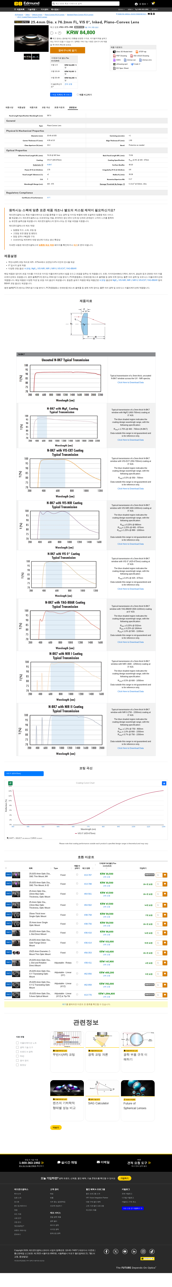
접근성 (42, 1260)
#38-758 (88, 915)
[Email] (148, 14)
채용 (16, 1210)
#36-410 (88, 933)
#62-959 (88, 985)
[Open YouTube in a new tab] (125, 1252)
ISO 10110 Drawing (141, 56)
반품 (51, 1198)
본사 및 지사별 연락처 (27, 1166)
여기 (76, 245)
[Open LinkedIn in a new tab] (134, 1252)
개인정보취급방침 (19, 1260)
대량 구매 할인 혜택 (93, 1202)
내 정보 (142, 4)
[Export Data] (164, 783)
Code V (137, 64)
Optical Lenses (37, 15)
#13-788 (88, 884)
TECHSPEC (19, 1226)
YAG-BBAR (71, 268)
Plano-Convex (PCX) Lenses (54, 15)
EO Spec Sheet (122, 68)
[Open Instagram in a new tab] (143, 1252)
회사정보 (55, 9)
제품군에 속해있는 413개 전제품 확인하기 (132, 14)
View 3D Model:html (124, 52)
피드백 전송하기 (56, 1206)
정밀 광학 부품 (55, 1217)
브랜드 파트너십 (20, 1230)
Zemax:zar (131, 60)
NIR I (48, 268)
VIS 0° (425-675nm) (13, 773)
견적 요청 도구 (137, 1163)
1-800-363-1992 (142, 9)
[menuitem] (20, 9)
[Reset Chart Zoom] (10, 783)
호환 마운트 (59, 107)
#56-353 (88, 953)
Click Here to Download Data (131, 382)
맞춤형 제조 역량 (46, 245)
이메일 (105, 1162)
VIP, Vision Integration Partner (97, 1198)
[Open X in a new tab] (115, 1252)
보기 (48, 197)
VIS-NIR (41, 268)
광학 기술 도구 (26, 1047)
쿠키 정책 (29, 1260)
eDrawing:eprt (122, 64)
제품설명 (21, 107)
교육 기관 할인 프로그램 (95, 1206)
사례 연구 (17, 1218)
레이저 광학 (54, 1225)
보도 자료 (17, 1214)
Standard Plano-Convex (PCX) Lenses (80, 15)
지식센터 (44, 9)
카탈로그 (127, 1194)
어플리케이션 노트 (28, 1043)
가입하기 (125, 1178)
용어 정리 (24, 1060)
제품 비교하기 (85, 95)
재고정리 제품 (91, 1210)
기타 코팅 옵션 (92, 27)
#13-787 (88, 875)
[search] (85, 3)
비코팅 (27, 268)
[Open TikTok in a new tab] (152, 1252)
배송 (51, 1194)
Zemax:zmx (147, 60)
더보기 (56, 1127)
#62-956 (88, 974)
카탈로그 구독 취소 (129, 1202)
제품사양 (9, 107)
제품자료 (33, 107)
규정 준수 (17, 1222)
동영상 (23, 1065)
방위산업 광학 (55, 1233)
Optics (27, 15)
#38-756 (88, 924)
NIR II (53, 268)
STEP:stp (142, 52)
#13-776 (88, 995)
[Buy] (165, 875)
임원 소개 (17, 1198)
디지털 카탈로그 (128, 1198)
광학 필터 (53, 1221)
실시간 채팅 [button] (69, 1162)
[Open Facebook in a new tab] (106, 1252)
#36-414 (88, 943)
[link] (154, 2)
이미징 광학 (54, 1229)
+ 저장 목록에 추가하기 (61, 94)
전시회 (16, 1202)
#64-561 (88, 894)
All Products (19, 15)
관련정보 (73, 107)
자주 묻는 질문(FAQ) (57, 1202)
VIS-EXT (61, 268)
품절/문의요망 (79, 27)
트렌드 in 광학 (26, 1052)
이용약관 (36, 1260)
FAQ (22, 1056)
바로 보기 (67, 1062)
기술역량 (32, 9)
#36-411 (88, 963)
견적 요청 (68, 84)
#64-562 (88, 905)
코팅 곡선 (46, 107)
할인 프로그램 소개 (93, 1194)
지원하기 (131, 1208)
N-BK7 (49, 165)
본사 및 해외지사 (20, 1206)
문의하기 (155, 9)
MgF (33, 268)
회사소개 (17, 1194)
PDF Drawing (121, 56)
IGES (118, 60)
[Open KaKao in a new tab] (147, 1260)
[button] (143, 9)
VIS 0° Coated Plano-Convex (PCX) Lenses (32, 17)
